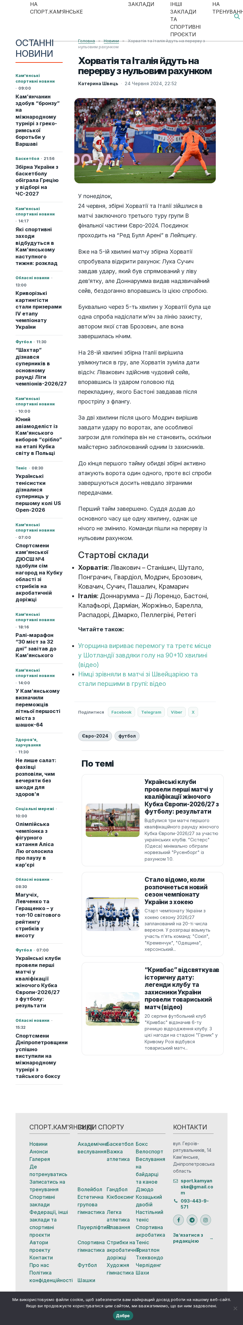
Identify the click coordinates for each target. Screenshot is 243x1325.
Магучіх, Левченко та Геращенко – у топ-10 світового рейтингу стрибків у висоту (38, 915)
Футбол (87, 1265)
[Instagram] (205, 1220)
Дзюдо (144, 1189)
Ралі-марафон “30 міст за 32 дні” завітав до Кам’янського (36, 645)
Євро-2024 (95, 736)
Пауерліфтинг (92, 1227)
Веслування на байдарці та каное (150, 1170)
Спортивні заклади (42, 1201)
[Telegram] (192, 1220)
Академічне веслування (92, 1148)
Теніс (142, 1242)
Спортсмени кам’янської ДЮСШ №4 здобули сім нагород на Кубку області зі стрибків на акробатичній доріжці (39, 572)
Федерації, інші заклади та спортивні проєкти (48, 1223)
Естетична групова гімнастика (91, 1204)
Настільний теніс (149, 1216)
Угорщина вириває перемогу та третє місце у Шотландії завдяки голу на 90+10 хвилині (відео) (144, 655)
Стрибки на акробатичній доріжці (121, 1250)
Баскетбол (120, 1144)
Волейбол (90, 1189)
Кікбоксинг (120, 1197)
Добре (123, 1315)
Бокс (142, 1144)
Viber (176, 712)
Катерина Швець (98, 83)
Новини (38, 1144)
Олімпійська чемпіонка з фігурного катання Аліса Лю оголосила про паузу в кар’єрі (35, 844)
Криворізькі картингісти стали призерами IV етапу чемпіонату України (39, 310)
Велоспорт (149, 1151)
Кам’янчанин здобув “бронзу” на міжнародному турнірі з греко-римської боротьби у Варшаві (38, 120)
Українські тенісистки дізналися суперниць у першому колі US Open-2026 (38, 493)
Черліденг (148, 1265)
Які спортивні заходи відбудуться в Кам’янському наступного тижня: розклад (37, 246)
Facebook (121, 712)
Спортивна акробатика (150, 1231)
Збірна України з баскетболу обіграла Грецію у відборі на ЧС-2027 (37, 180)
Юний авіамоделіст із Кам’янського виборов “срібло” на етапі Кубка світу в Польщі (39, 436)
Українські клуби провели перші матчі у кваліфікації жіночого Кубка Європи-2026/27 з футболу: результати (38, 982)
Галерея (39, 1159)
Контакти (41, 1257)
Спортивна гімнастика (91, 1246)
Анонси (38, 1151)
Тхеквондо (149, 1257)
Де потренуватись (48, 1170)
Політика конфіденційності (49, 1276)
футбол (127, 736)
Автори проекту (39, 1246)
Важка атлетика (118, 1155)
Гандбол (117, 1189)
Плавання (118, 1227)
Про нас (39, 1265)
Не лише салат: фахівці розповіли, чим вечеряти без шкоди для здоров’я (36, 777)
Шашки (86, 1280)
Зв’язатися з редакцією (188, 1238)
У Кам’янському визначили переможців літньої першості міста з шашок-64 (38, 708)
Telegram (151, 712)
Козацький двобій (149, 1201)
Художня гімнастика (120, 1269)
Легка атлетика (118, 1216)
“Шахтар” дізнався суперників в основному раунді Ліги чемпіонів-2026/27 (39, 367)
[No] (235, 1308)
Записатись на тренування (47, 1185)
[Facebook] (178, 1220)
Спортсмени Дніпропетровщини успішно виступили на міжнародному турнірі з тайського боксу (39, 1056)
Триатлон (147, 1250)
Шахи (142, 1272)
